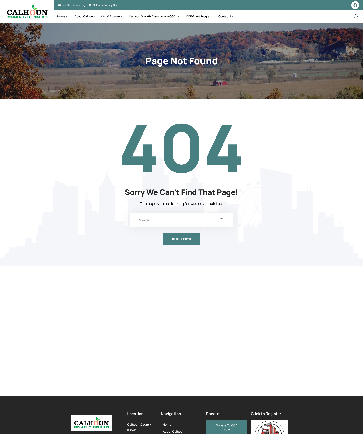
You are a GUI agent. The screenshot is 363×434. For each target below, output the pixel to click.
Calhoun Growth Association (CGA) (153, 16)
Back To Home (181, 239)
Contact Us (226, 16)
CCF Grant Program (199, 16)
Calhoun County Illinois (106, 5)
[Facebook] (355, 5)
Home (61, 16)
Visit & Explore (110, 16)
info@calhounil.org (73, 5)
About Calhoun (84, 16)
